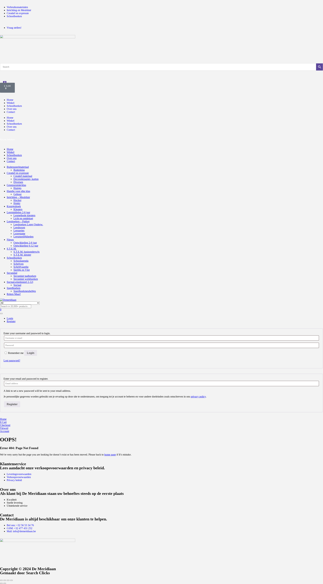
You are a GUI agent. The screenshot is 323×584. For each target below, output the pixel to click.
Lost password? (12, 360)
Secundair (12, 272)
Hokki (16, 203)
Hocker (17, 200)
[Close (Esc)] (11, 580)
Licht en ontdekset (23, 218)
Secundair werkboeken (25, 279)
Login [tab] (10, 318)
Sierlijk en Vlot (21, 269)
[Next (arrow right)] (4, 583)
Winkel (10, 102)
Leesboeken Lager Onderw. (28, 224)
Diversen (18, 182)
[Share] (8, 580)
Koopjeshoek (14, 206)
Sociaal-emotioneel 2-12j (20, 282)
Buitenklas (19, 170)
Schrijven (18, 263)
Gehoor (17, 194)
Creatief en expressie (18, 173)
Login (30, 353)
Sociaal (17, 285)
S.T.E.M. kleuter (22, 254)
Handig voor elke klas (18, 191)
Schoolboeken (14, 105)
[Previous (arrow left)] (1, 583)
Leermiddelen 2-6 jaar (18, 212)
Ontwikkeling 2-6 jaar (25, 242)
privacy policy (198, 396)
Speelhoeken (13, 288)
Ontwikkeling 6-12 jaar (25, 245)
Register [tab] (11, 321)
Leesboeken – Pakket (18, 221)
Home (10, 99)
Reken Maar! (14, 294)
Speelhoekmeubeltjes (24, 291)
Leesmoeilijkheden (23, 236)
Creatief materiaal (22, 176)
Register (12, 404)
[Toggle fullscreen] (4, 580)
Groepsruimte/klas (16, 185)
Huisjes (17, 188)
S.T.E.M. (11, 248)
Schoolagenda (20, 260)
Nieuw (10, 239)
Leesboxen (19, 227)
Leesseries (18, 230)
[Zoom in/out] (1, 580)
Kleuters (17, 209)
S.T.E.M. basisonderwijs (26, 251)
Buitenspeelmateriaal (18, 167)
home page (110, 454)
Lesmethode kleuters (24, 215)
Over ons (11, 108)
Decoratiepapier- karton (26, 179)
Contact (11, 112)
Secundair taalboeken (24, 276)
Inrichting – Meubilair (18, 197)
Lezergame (19, 233)
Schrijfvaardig (20, 266)
